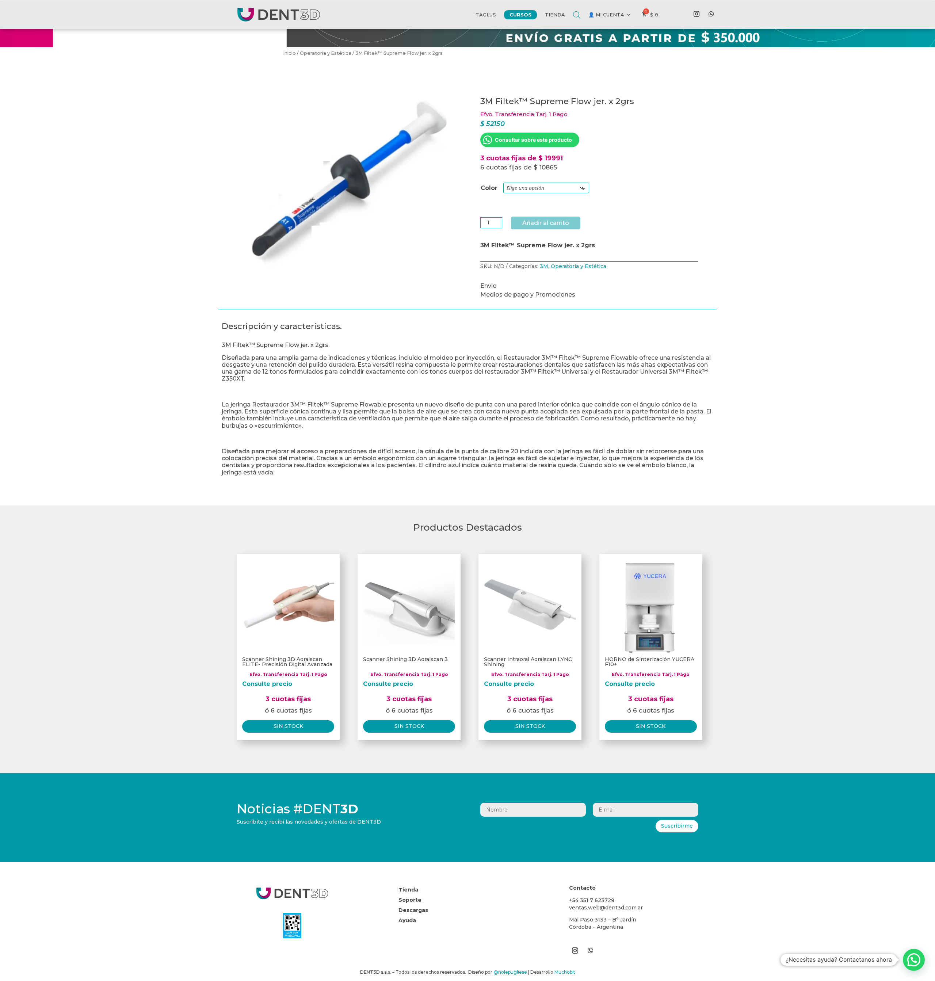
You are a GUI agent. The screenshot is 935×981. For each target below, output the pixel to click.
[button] (914, 960)
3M (544, 266)
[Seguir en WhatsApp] (711, 14)
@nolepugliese (510, 972)
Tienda (555, 15)
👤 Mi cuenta (606, 15)
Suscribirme (677, 825)
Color (489, 187)
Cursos (520, 15)
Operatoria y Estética (325, 53)
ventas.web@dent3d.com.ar (606, 907)
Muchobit (564, 972)
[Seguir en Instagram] (696, 14)
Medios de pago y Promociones (527, 294)
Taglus (486, 15)
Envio (488, 285)
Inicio (289, 53)
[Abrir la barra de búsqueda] (576, 9)
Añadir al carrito (545, 223)
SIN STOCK (288, 726)
